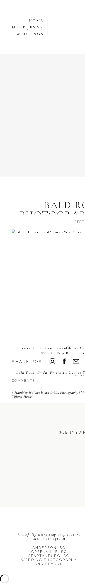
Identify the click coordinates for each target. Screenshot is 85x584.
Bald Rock (25, 372)
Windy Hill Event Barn (57, 353)
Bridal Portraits (51, 372)
